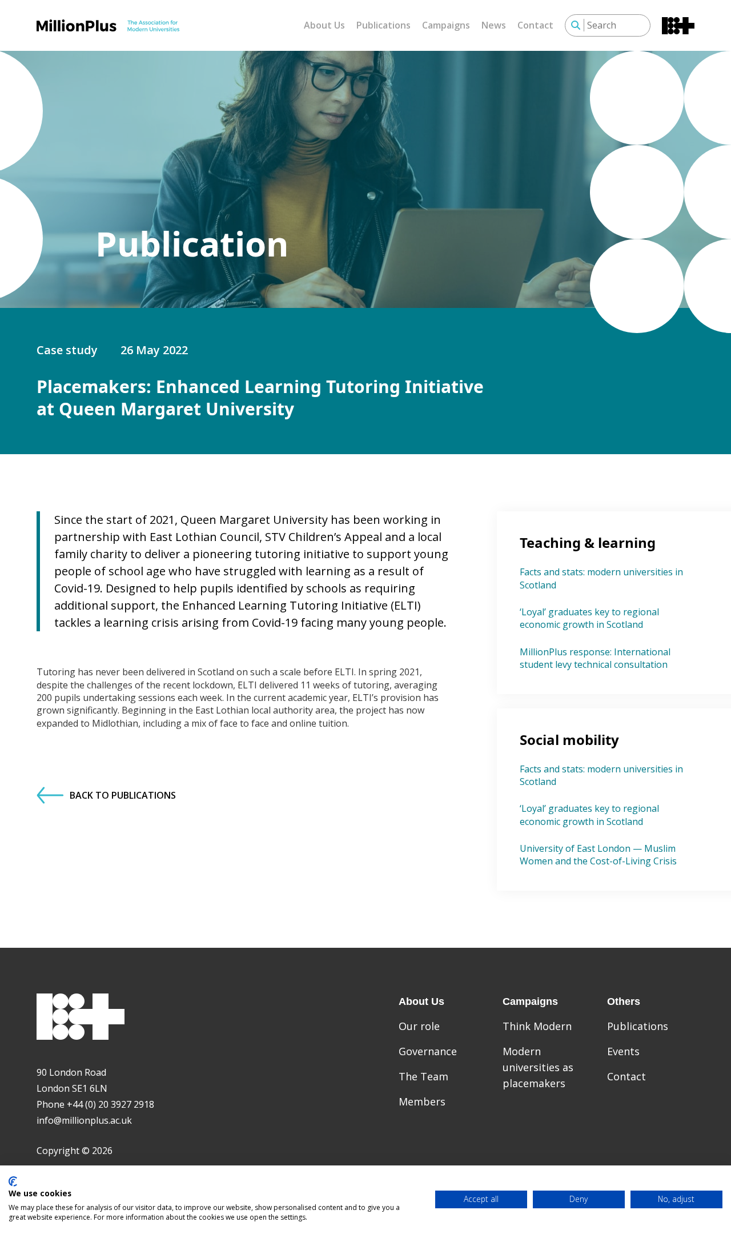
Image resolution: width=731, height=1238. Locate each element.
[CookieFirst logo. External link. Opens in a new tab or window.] (13, 1181)
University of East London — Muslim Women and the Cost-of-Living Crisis (598, 854)
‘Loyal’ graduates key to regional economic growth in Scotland (589, 618)
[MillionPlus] (108, 25)
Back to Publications (123, 795)
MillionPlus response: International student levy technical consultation (595, 658)
